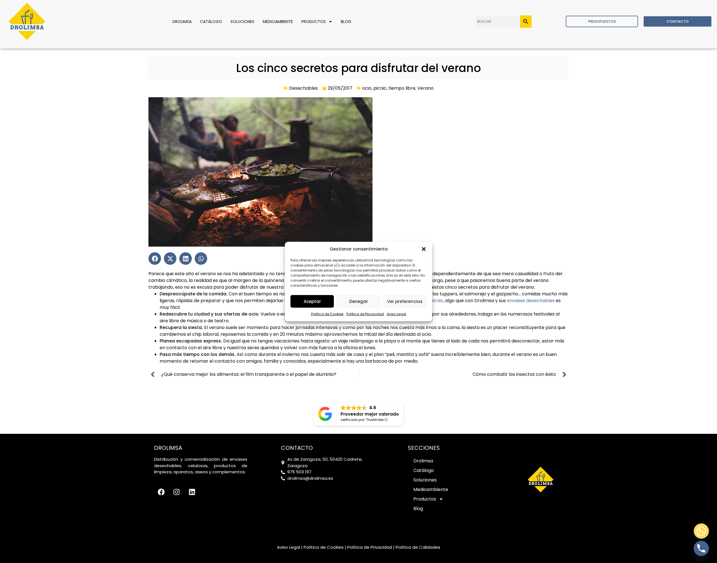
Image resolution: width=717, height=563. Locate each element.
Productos (313, 21)
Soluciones (242, 21)
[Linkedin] (192, 492)
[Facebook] (161, 492)
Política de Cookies (327, 314)
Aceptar (312, 301)
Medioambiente (278, 21)
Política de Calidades (418, 547)
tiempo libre (401, 88)
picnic (380, 88)
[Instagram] (176, 492)
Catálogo (211, 21)
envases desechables (530, 300)
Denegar (358, 301)
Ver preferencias (405, 301)
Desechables (303, 88)
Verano (425, 88)
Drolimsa (182, 21)
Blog (346, 21)
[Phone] (701, 548)
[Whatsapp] (701, 531)
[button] (424, 249)
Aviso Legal (396, 314)
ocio (366, 88)
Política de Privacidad (365, 314)
